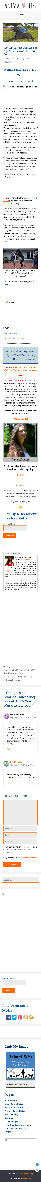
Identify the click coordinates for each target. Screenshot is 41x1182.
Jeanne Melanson (23, 557)
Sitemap (9, 1131)
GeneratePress (28, 1178)
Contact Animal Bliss (15, 1111)
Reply (9, 749)
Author (7, 553)
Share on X (31, 359)
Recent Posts (16, 553)
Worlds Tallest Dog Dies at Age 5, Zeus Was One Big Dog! (20, 355)
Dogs (8, 666)
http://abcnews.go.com (13, 338)
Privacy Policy (11, 1114)
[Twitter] (11, 570)
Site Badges (12, 1121)
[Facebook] (8, 570)
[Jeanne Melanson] (9, 565)
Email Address (9, 524)
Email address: (9, 978)
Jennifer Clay (16, 762)
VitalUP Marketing (25, 1174)
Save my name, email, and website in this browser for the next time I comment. (21, 850)
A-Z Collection (11, 1100)
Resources (9, 1118)
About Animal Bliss (14, 1104)
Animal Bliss (26, 559)
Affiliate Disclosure (14, 1107)
